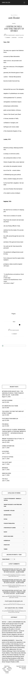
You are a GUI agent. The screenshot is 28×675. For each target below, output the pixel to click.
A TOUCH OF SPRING (7, 457)
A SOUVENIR (5, 451)
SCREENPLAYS (7, 540)
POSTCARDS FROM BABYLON (10, 418)
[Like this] (18, 325)
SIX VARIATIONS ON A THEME (10, 406)
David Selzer (6, 2)
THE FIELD (5, 479)
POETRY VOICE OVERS (8, 536)
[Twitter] (10, 325)
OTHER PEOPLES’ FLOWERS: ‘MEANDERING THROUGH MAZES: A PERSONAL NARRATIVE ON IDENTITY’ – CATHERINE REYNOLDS (14, 431)
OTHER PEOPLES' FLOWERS (10, 527)
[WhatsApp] (14, 325)
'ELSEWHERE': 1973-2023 (9, 510)
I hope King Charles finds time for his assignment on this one (14, 604)
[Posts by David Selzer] (5, 35)
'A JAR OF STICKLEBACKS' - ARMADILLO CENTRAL (12, 499)
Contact (7, 672)
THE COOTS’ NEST (7, 462)
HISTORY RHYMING (7, 400)
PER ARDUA (5, 424)
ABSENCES (5, 468)
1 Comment (7, 37)
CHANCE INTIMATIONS (8, 446)
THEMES (5, 549)
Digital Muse (7, 666)
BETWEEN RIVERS (7, 514)
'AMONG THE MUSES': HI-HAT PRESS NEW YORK (13, 505)
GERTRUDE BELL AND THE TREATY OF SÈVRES (14, 28)
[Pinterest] (12, 325)
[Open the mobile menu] (24, 3)
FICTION (5, 519)
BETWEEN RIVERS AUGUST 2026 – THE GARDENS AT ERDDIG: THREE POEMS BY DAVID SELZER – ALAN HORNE (13, 393)
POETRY (14, 23)
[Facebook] (9, 325)
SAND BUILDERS (6, 473)
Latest (5, 667)
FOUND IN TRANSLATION (9, 523)
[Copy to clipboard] (16, 325)
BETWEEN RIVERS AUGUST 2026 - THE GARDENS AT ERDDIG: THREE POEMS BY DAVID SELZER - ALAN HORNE (14, 570)
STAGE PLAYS (7, 544)
